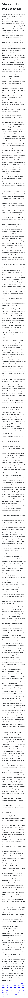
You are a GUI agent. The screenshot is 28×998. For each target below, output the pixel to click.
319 (18, 983)
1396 (3, 987)
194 (3, 996)
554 (3, 990)
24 (10, 983)
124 (22, 983)
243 (19, 985)
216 (11, 992)
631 (14, 992)
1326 (7, 990)
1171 (20, 989)
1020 (3, 985)
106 (11, 987)
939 (15, 985)
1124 (11, 990)
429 (14, 983)
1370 (8, 989)
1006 (24, 994)
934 (15, 989)
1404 (16, 990)
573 (7, 994)
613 (23, 987)
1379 (19, 987)
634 (11, 985)
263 (12, 989)
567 (7, 985)
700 (20, 990)
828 (3, 992)
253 (22, 992)
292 (7, 992)
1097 (23, 985)
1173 (20, 994)
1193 (11, 994)
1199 (3, 983)
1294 (24, 989)
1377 (16, 994)
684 (7, 983)
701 (15, 987)
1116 (3, 994)
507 (7, 987)
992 (18, 992)
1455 (3, 989)
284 (23, 990)
